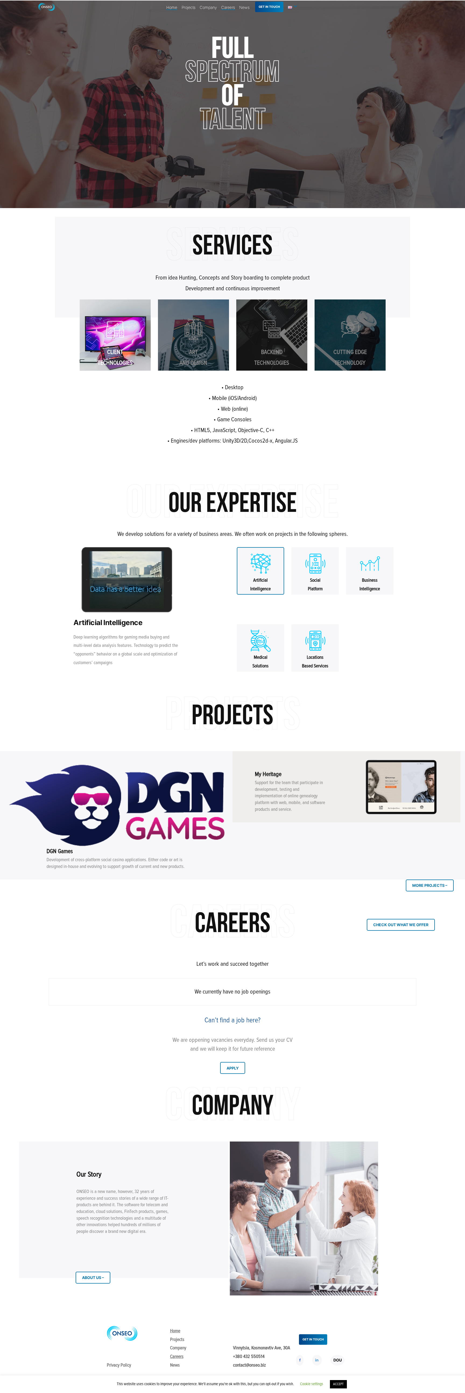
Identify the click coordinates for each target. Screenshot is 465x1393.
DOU (337, 1360)
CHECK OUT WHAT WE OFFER (400, 924)
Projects (188, 7)
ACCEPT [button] (338, 1384)
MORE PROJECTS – (429, 885)
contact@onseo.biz (249, 1365)
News (244, 7)
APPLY (233, 1068)
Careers (228, 7)
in (317, 1360)
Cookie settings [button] (311, 1383)
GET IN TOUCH (269, 7)
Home (171, 7)
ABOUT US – (93, 1277)
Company (208, 7)
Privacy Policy (119, 1365)
